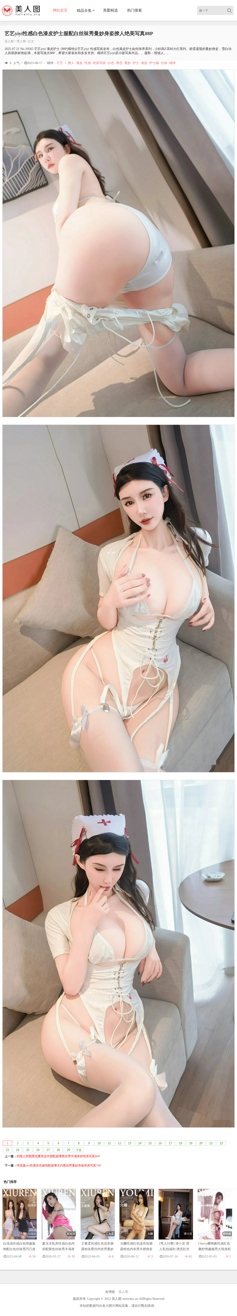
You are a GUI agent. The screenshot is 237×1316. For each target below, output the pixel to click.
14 (139, 1143)
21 (211, 1143)
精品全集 (84, 10)
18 (180, 1143)
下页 (79, 1150)
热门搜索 (134, 10)
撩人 (71, 63)
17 (170, 1143)
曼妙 (127, 63)
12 (119, 1143)
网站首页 (60, 10)
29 (68, 1150)
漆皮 (79, 63)
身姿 (144, 63)
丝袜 (164, 63)
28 (58, 1150)
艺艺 (60, 63)
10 (99, 1143)
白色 (111, 63)
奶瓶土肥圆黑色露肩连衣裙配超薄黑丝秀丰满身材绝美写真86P (58, 1156)
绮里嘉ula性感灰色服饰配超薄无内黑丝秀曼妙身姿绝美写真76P (59, 1165)
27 (48, 1150)
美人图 (9, 41)
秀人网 (21, 41)
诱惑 (119, 63)
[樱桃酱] (215, 1218)
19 (190, 1143)
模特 (172, 63)
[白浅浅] (19, 1218)
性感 (87, 63)
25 (27, 1150)
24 (17, 1150)
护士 (136, 63)
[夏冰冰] (58, 1218)
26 (38, 1150)
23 (7, 1150)
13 (129, 1143)
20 (201, 1143)
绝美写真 (99, 63)
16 (160, 1143)
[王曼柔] (98, 1218)
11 (109, 1143)
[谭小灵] (176, 1218)
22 (221, 1143)
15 (150, 1143)
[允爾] (136, 1218)
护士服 (154, 63)
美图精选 (110, 10)
